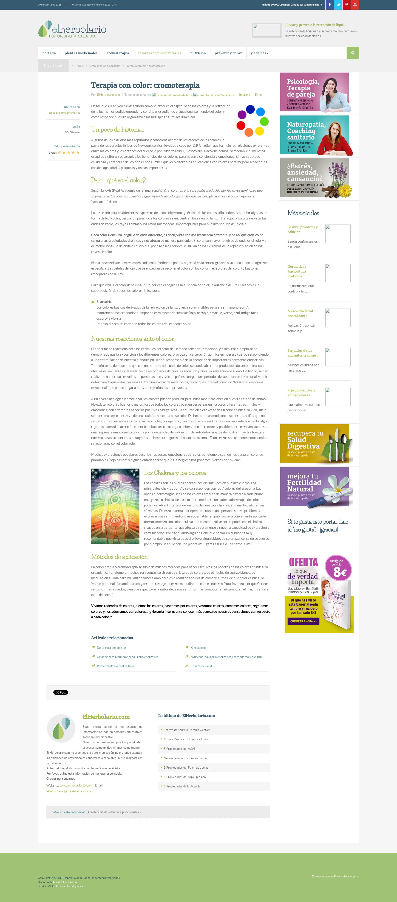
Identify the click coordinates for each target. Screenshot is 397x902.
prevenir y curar (228, 53)
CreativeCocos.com (65, 881)
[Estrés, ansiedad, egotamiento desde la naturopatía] (316, 179)
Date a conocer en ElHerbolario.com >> (335, 876)
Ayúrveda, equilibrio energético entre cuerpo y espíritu (226, 657)
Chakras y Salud (201, 666)
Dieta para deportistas (112, 647)
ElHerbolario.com (108, 94)
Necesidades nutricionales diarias (185, 758)
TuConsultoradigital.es (69, 886)
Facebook (329, 5)
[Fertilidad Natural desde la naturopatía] (316, 487)
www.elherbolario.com (76, 785)
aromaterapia (118, 53)
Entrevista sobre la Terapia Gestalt (187, 730)
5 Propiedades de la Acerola (182, 786)
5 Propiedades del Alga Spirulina (185, 777)
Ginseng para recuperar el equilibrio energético (127, 657)
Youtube (355, 5)
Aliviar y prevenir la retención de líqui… (315, 24)
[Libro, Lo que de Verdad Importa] (319, 593)
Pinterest (346, 5)
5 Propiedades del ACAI (179, 748)
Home (79, 65)
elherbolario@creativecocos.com (69, 791)
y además (258, 53)
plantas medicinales (81, 53)
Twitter (338, 5)
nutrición (198, 53)
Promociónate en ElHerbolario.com (187, 739)
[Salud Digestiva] (316, 444)
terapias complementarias (159, 53)
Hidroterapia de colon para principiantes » (114, 812)
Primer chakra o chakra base (115, 666)
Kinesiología (199, 647)
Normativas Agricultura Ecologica (297, 271)
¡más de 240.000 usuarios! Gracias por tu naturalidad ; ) (291, 4)
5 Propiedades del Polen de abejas (186, 767)
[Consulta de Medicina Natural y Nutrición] (316, 93)
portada (49, 53)
